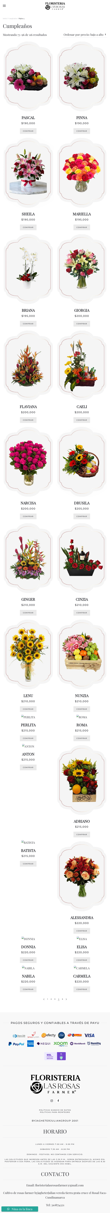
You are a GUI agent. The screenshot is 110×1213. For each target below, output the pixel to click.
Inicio (5, 18)
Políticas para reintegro (55, 1112)
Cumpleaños (12, 18)
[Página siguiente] (66, 999)
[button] (4, 5)
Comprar (28, 131)
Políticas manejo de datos (55, 1110)
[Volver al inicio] (55, 5)
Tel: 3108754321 (55, 1205)
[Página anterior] (44, 999)
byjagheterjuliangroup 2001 (55, 1120)
